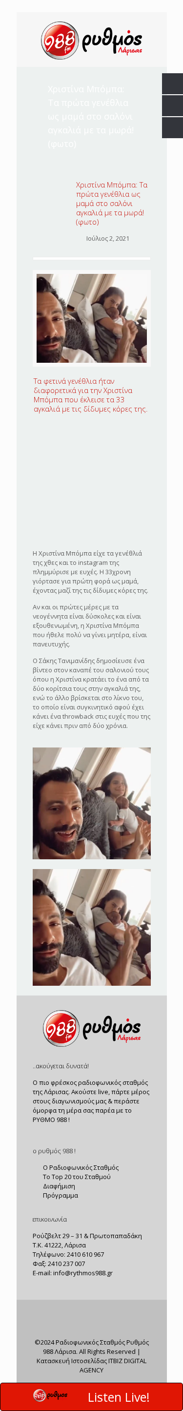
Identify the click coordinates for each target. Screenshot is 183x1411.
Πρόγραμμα (59, 1195)
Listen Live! (119, 1397)
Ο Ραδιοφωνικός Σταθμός (80, 1167)
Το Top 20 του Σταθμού (76, 1176)
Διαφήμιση (58, 1186)
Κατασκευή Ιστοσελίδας (72, 1360)
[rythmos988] (91, 39)
